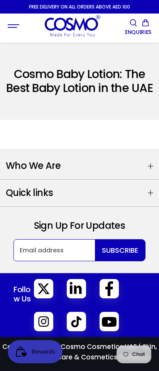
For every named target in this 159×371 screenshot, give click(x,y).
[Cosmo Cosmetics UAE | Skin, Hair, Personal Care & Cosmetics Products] (72, 26)
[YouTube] (109, 321)
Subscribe (120, 250)
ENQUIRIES (138, 32)
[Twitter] (43, 288)
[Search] (133, 23)
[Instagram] (43, 321)
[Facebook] (109, 288)
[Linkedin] (76, 288)
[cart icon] (145, 23)
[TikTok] (76, 321)
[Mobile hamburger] (14, 26)
